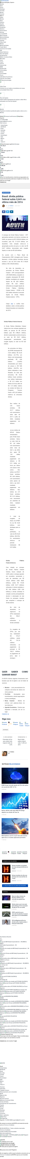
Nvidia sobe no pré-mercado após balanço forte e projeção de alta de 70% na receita (20, 906)
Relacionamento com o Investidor (8, 1092)
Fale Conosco (3, 123)
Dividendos (3, 27)
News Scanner (3, 35)
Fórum (1, 7)
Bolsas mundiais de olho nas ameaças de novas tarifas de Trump (19, 877)
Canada (3, 132)
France (2, 133)
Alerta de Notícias (4, 37)
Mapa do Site (3, 1095)
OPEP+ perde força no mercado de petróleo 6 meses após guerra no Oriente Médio (20, 914)
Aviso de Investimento (5, 1133)
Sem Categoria (6, 192)
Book (1, 5)
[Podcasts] (9, 1136)
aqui (12, 303)
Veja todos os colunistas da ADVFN (15, 885)
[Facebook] (19, 1135)
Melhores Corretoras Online (7, 1100)
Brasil (2, 128)
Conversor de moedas (5, 48)
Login (15, 1041)
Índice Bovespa (15, 144)
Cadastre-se (3, 182)
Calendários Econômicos (6, 76)
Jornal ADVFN (3, 33)
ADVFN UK (3, 127)
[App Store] (3, 1116)
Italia (2, 136)
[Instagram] (3, 1135)
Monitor (2, 4)
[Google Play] (3, 1118)
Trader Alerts (3, 47)
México (2, 138)
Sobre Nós (2, 1088)
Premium (14, 116)
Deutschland (4, 135)
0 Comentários (10, 207)
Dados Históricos (4, 52)
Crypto (1, 62)
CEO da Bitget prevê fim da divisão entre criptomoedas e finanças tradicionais (19, 922)
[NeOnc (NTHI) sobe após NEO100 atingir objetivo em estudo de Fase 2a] (15, 801)
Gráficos (2, 22)
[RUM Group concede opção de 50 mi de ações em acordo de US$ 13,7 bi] (15, 776)
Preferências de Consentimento (8, 1103)
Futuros (2, 63)
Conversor (2, 1113)
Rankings (2, 9)
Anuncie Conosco (4, 1098)
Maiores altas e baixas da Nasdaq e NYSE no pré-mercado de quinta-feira (18, 898)
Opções (2, 24)
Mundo (2, 12)
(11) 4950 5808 (4, 119)
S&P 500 (10, 150)
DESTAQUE (5, 729)
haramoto (14, 870)
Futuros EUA (3, 65)
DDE (1, 50)
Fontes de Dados (4, 1101)
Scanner (2, 14)
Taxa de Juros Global (5, 78)
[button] (7, 1143)
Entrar (1, 116)
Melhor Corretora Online (6, 57)
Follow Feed (3, 42)
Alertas (2, 43)
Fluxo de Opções (4, 53)
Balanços (2, 25)
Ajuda (1, 1093)
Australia (3, 130)
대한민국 (3, 141)
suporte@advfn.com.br (6, 121)
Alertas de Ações (4, 45)
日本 (2, 140)
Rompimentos (3, 55)
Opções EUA (3, 68)
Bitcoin (9, 164)
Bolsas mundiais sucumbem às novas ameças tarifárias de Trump (20, 867)
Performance (3, 30)
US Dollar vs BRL (16, 157)
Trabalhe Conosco (4, 1090)
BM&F (1, 67)
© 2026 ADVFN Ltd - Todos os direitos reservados (12, 1128)
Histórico (2, 29)
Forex (1, 60)
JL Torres (10, 205)
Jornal (1, 1108)
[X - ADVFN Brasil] (11, 1135)
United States (4, 125)
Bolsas (1, 72)
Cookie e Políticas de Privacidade (8, 1131)
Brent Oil (10, 170)
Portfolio (2, 10)
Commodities (3, 70)
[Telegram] (25, 1135)
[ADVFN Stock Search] (0, 2)
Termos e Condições (9, 1125)
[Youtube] (3, 1136)
